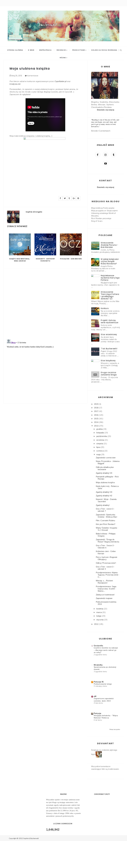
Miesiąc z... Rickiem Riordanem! (104, 582)
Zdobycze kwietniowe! (105, 595)
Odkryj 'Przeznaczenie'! (106, 563)
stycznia (100, 620)
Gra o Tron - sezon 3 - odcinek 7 (105, 510)
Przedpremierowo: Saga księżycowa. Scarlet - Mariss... (106, 588)
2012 (96, 624)
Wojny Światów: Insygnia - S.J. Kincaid (107, 529)
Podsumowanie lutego (103, 684)
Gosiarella (98, 646)
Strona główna (15, 50)
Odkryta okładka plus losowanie (105, 468)
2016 (96, 415)
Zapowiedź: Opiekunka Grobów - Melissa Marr (106, 516)
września (100, 440)
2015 (96, 419)
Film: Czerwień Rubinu (105, 520)
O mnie (31, 50)
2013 (96, 426)
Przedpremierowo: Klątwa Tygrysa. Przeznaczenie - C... (107, 574)
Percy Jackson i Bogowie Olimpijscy (106, 558)
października (102, 436)
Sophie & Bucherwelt (31, 838)
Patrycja (97, 713)
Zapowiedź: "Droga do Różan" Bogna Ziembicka (107, 540)
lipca (98, 447)
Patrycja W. (99, 682)
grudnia (99, 429)
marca (99, 612)
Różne (63, 57)
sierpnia (100, 443)
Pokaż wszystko (115, 729)
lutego (99, 616)
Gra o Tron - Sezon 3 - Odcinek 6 (105, 546)
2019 (96, 404)
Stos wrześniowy (109, 334)
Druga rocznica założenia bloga (109, 373)
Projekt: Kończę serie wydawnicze (109, 321)
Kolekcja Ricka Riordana (104, 50)
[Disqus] (45, 302)
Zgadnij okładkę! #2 (104, 496)
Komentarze (32, 75)
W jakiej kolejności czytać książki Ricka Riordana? (110, 261)
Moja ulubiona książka (105, 482)
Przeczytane (78, 50)
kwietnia (100, 609)
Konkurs (105, 308)
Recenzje (61, 50)
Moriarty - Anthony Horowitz (45, 260)
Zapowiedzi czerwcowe (106, 458)
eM (95, 696)
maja (98, 454)
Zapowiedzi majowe (104, 598)
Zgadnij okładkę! (103, 505)
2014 (96, 422)
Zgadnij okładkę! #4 (104, 473)
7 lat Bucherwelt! (109, 348)
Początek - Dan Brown (71, 259)
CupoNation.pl (60, 81)
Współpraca (45, 50)
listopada (100, 433)
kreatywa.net (15, 84)
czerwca (100, 451)
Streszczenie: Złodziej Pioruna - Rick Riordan (109, 245)
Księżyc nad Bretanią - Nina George (19, 260)
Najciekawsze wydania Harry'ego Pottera (110, 277)
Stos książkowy (108, 360)
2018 (96, 408)
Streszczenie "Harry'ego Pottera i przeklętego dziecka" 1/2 (110, 295)
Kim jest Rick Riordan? (105, 524)
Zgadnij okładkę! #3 (104, 492)
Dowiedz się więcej (105, 110)
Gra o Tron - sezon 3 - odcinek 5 (105, 568)
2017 (96, 411)
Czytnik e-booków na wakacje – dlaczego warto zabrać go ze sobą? (106, 650)
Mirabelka (98, 665)
